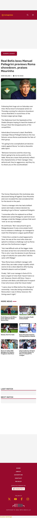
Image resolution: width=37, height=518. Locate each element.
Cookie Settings (6, 517)
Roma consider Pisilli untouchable (26, 318)
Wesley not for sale (7, 335)
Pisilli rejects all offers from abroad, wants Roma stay (9, 318)
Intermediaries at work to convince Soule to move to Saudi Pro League (27, 353)
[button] (27, 15)
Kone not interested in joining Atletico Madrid (27, 335)
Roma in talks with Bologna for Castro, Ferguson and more (7, 352)
